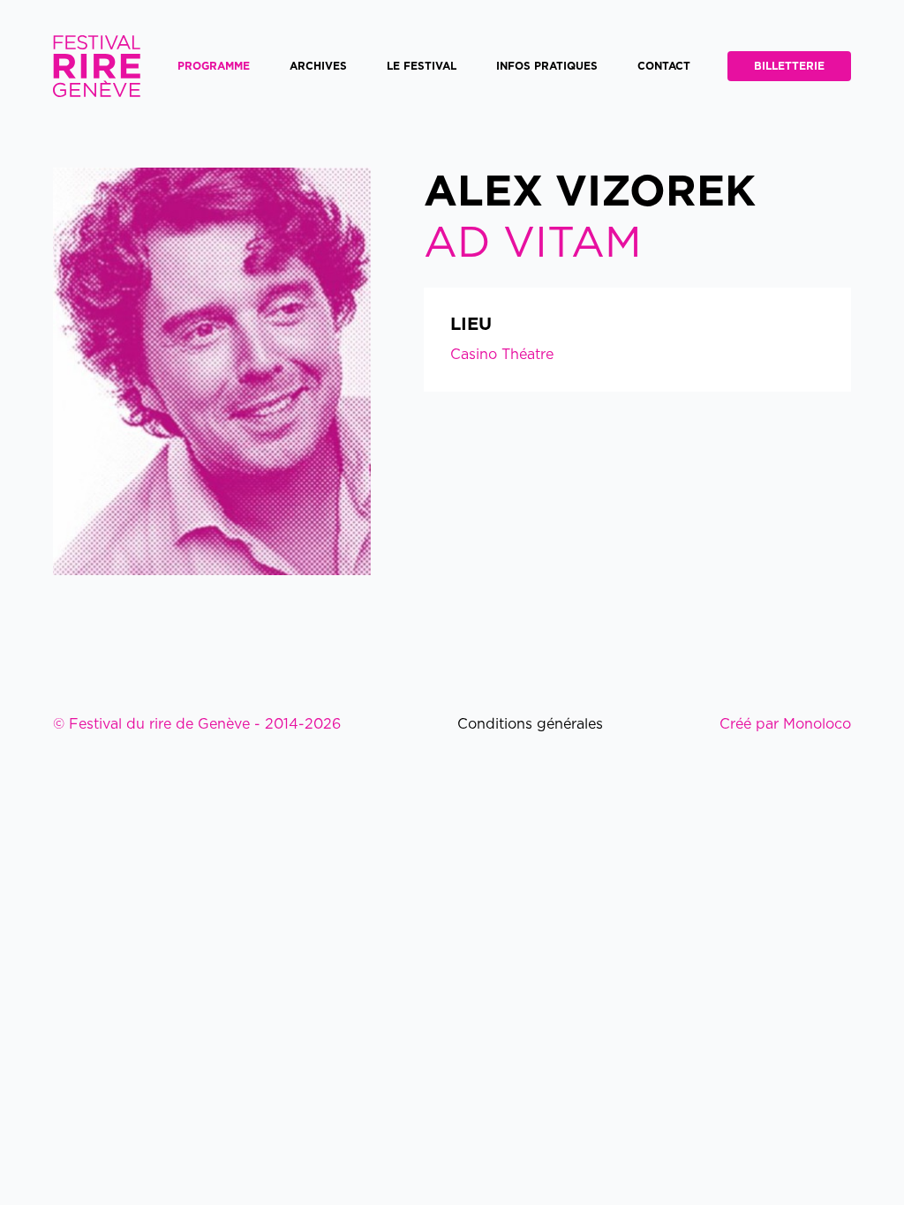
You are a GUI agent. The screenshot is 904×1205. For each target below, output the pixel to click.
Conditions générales (530, 724)
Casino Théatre (502, 355)
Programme (213, 66)
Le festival (421, 66)
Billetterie (789, 66)
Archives (318, 66)
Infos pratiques (547, 66)
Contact (663, 66)
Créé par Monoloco (785, 724)
